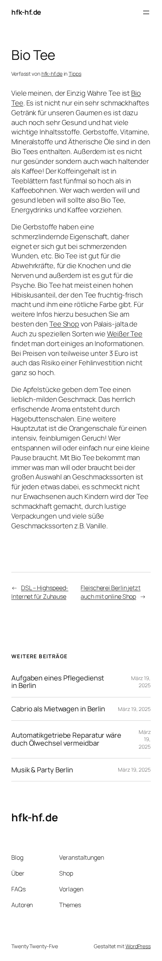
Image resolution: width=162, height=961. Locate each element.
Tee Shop (64, 324)
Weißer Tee (124, 334)
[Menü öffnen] (146, 12)
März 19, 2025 (141, 681)
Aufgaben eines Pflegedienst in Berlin (57, 681)
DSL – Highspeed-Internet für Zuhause (39, 592)
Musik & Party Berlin (42, 770)
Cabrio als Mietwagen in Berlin (58, 709)
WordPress (138, 946)
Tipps (75, 73)
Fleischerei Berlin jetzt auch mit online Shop (111, 592)
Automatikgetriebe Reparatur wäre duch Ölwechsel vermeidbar (66, 739)
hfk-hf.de (26, 12)
